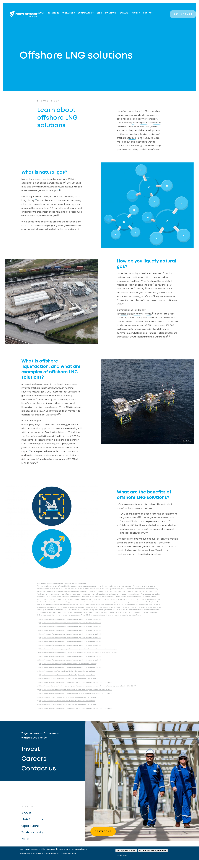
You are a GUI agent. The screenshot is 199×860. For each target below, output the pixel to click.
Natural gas (27, 179)
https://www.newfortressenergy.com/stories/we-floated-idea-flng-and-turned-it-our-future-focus (75, 682)
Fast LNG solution (54, 432)
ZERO (99, 13)
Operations (68, 13)
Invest (30, 749)
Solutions (53, 13)
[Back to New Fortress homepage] (23, 14)
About (40, 13)
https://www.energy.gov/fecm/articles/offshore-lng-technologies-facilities (67, 671)
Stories (135, 13)
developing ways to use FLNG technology (44, 425)
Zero (25, 839)
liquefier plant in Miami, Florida (134, 314)
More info (72, 853)
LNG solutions (134, 138)
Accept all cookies (126, 850)
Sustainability (86, 13)
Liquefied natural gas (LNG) (132, 111)
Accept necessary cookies (152, 850)
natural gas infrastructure (147, 123)
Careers (124, 13)
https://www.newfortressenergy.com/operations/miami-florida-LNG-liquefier (67, 664)
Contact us (38, 768)
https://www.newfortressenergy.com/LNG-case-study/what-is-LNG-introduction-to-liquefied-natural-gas (78, 649)
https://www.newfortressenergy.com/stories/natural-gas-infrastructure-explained (70, 619)
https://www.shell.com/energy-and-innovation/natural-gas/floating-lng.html (67, 678)
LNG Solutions (32, 819)
